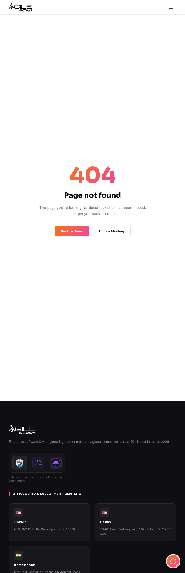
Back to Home (72, 231)
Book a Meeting (111, 231)
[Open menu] (171, 7)
